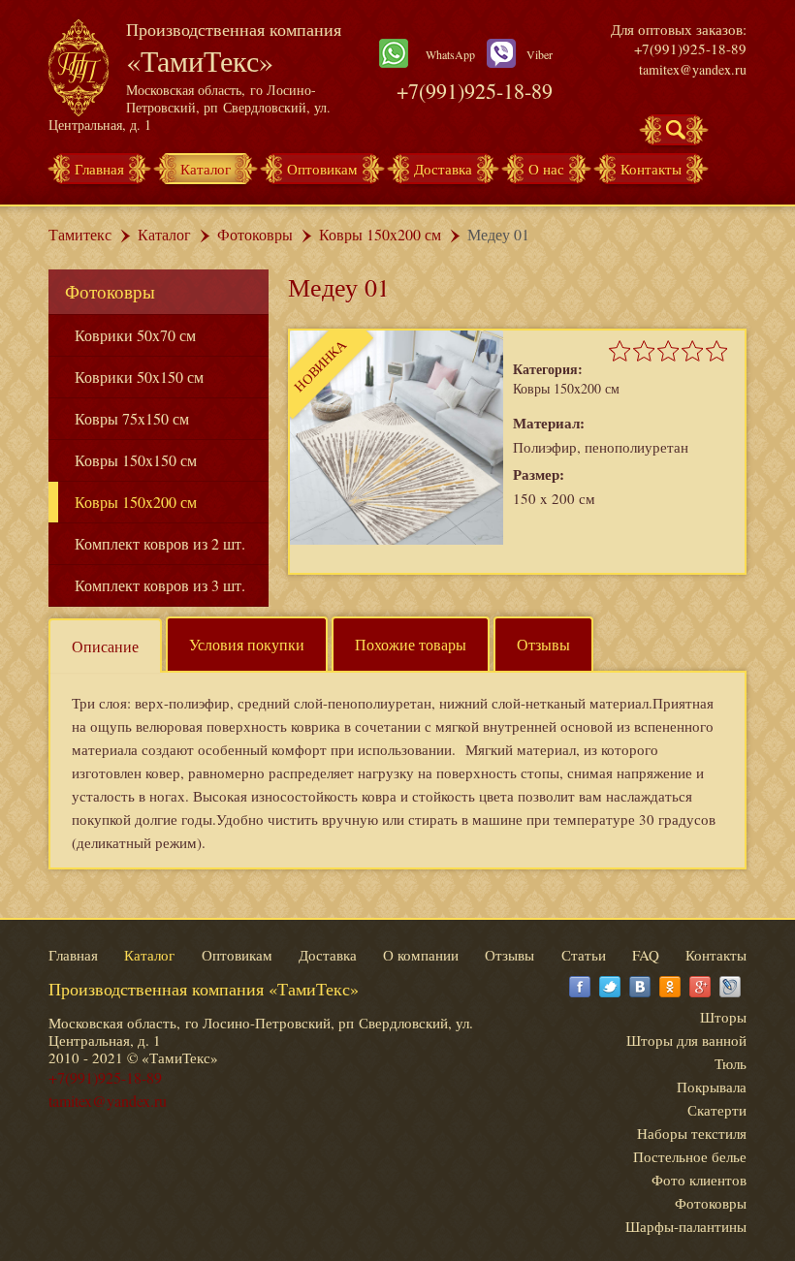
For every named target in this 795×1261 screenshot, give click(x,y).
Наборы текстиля (692, 1133)
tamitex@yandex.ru (693, 69)
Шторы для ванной (686, 1040)
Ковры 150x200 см (380, 234)
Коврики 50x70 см (135, 335)
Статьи (583, 954)
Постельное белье (690, 1156)
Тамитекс (79, 234)
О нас (546, 168)
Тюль (731, 1063)
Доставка (443, 168)
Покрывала (712, 1086)
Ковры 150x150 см (136, 460)
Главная (99, 168)
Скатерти (717, 1109)
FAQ (645, 954)
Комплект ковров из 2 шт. (160, 543)
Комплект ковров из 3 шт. (160, 585)
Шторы (723, 1016)
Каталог (205, 168)
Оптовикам (322, 168)
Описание (105, 646)
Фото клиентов (699, 1179)
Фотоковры (255, 234)
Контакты (651, 168)
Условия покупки (246, 644)
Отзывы (543, 644)
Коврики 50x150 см (139, 376)
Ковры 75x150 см (132, 418)
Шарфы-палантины (686, 1226)
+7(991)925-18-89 (475, 91)
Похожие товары (410, 644)
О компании (421, 954)
